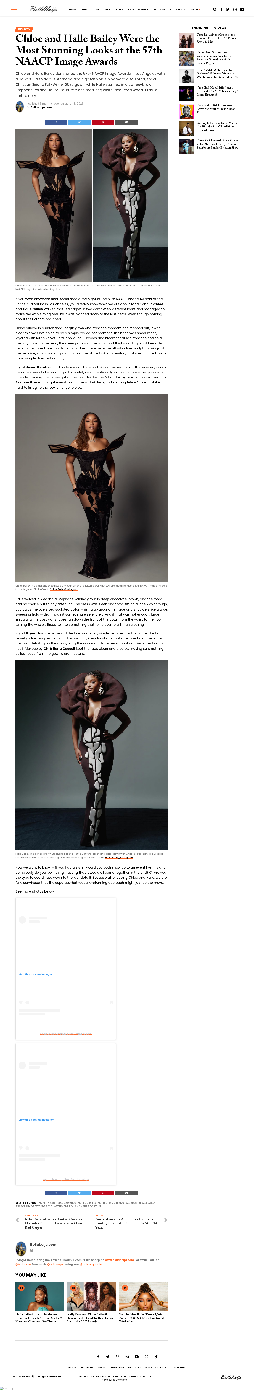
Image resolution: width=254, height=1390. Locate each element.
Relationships (138, 9)
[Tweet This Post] (79, 122)
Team (101, 1367)
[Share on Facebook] (56, 122)
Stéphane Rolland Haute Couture (78, 1206)
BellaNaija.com (41, 107)
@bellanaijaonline (92, 1264)
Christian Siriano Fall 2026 (118, 1203)
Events (181, 9)
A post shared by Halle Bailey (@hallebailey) (66, 1033)
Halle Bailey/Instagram (119, 857)
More (194, 9)
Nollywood (162, 9)
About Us (86, 1367)
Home (72, 1367)
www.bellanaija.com (119, 1260)
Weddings (103, 9)
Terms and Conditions (125, 1367)
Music (86, 9)
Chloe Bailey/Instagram (64, 589)
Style (119, 9)
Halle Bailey (148, 1203)
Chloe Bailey (88, 1203)
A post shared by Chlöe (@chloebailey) (66, 1179)
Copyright (178, 1367)
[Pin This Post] (103, 122)
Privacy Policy (155, 1367)
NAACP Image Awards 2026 (34, 1206)
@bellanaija (23, 1264)
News (72, 9)
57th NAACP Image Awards (58, 1203)
